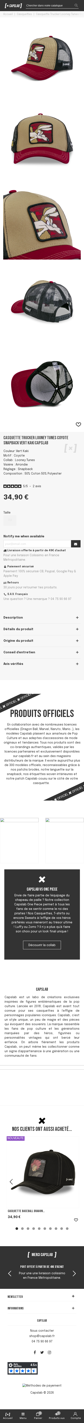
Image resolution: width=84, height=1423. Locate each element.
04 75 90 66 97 (42, 1341)
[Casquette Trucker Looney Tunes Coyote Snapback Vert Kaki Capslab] (42, 94)
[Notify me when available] (76, 543)
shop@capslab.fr (42, 1336)
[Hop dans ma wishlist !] (78, 425)
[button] (74, 1274)
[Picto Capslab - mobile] (13, 7)
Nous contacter (42, 1330)
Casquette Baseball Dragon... (26, 1211)
